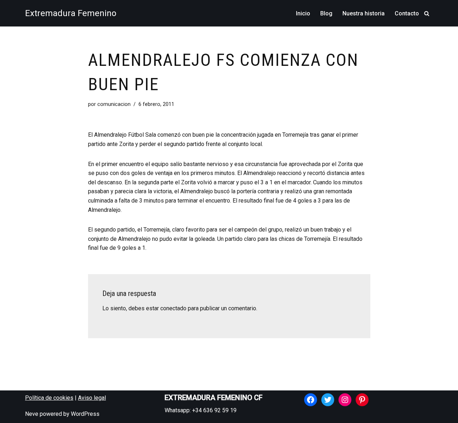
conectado (173, 308)
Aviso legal (92, 397)
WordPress (85, 413)
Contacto (407, 13)
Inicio (303, 13)
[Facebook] (310, 399)
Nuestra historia (363, 13)
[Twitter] (327, 399)
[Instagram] (344, 399)
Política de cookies (49, 397)
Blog (326, 13)
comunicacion (114, 104)
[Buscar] (426, 13)
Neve (31, 413)
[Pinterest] (362, 399)
